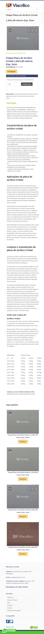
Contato (9, 608)
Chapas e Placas (12, 600)
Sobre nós (10, 597)
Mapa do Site (10, 627)
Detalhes (23, 442)
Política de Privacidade (14, 610)
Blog (8, 602)
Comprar (12, 72)
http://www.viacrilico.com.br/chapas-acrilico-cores (21, 394)
